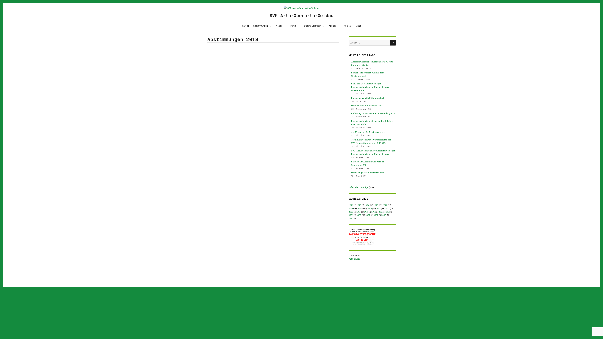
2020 (359, 208)
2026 (351, 205)
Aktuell (245, 25)
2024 (366, 205)
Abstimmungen (260, 25)
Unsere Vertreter (312, 25)
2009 (351, 215)
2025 (359, 205)
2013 (366, 211)
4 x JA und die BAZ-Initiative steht (368, 132)
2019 (369, 208)
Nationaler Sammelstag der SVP (367, 105)
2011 (381, 211)
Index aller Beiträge (358, 187)
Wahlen (279, 25)
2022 (385, 205)
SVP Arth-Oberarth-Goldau (302, 15)
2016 (351, 211)
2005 (376, 215)
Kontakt (347, 25)
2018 (378, 208)
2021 (351, 208)
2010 (388, 211)
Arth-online (354, 258)
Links (358, 25)
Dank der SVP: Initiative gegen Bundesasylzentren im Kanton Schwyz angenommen (370, 87)
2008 (358, 215)
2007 (367, 215)
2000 (383, 215)
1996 (351, 218)
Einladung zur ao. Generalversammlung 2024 (373, 113)
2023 (376, 205)
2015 (358, 211)
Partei (293, 25)
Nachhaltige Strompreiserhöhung (367, 172)
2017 (387, 208)
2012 (373, 211)
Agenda (332, 25)
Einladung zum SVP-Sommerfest (367, 98)
